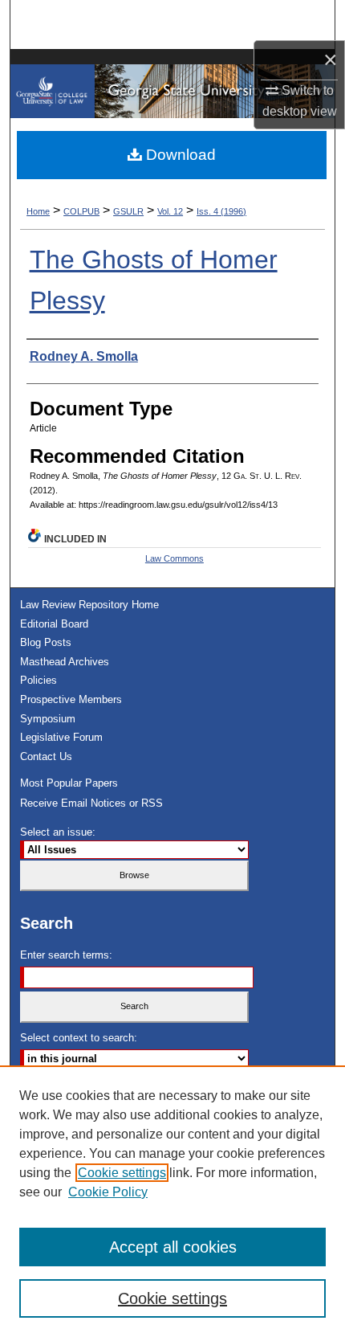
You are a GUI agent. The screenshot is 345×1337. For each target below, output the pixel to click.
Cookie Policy (108, 1192)
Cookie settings (122, 1173)
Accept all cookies (173, 1247)
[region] (172, 1201)
